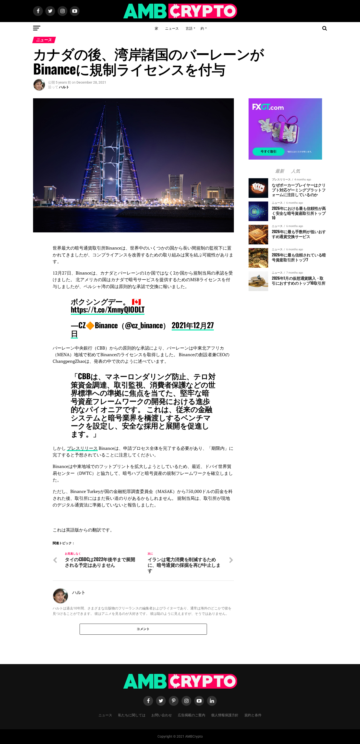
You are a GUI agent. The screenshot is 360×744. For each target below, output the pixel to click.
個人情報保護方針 (225, 714)
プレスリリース (82, 448)
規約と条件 (253, 714)
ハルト (64, 87)
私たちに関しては (131, 714)
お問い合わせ (161, 714)
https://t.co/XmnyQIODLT (107, 309)
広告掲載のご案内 (191, 714)
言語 (189, 28)
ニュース (172, 28)
